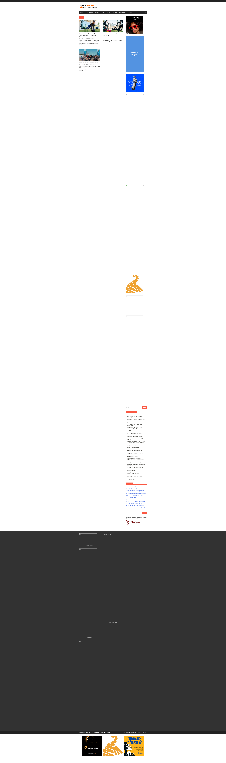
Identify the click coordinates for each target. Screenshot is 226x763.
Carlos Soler (128, 488)
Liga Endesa (135, 495)
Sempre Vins (129, 12)
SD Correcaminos (132, 503)
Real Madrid (130, 501)
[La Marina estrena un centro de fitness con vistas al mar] (113, 25)
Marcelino (128, 498)
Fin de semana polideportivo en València (89, 62)
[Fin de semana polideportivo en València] (89, 54)
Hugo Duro (139, 492)
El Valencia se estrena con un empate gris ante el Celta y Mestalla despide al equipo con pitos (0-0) (136, 438)
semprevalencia (130, 732)
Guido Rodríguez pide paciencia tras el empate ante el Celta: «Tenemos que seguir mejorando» (135, 429)
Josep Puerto (136, 493)
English (98, 1)
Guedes (135, 491)
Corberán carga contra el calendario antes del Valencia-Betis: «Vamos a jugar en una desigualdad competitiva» (136, 416)
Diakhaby (141, 490)
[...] (81, 44)
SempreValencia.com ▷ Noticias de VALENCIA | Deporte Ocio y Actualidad (98, 732)
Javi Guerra (131, 493)
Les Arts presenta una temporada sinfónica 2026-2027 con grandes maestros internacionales (135, 473)
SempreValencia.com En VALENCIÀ (85, 1)
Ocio (103, 12)
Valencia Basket (141, 505)
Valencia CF (128, 507)
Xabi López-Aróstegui (142, 507)
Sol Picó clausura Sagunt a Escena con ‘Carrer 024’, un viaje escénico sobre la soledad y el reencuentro (136, 443)
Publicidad (102, 1)
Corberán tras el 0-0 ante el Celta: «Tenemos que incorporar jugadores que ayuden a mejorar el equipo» (136, 433)
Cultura (108, 12)
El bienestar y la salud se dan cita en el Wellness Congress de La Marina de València (88, 35)
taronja (131, 505)
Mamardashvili (141, 495)
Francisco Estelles (90, 38)
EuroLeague (130, 491)
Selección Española (139, 503)
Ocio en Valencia (90, 637)
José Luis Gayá (142, 493)
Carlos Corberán (139, 487)
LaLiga (130, 495)
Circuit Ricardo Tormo (140, 488)
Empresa (114, 12)
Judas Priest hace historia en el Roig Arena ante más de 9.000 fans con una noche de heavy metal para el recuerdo (135, 455)
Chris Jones (133, 488)
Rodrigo (134, 501)
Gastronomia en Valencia (113, 622)
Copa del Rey (134, 490)
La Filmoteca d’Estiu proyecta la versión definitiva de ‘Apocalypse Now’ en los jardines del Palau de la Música (136, 469)
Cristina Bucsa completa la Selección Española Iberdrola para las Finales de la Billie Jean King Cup (136, 464)
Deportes (97, 12)
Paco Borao (138, 498)
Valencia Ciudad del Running (135, 507)
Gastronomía (122, 12)
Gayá (133, 491)
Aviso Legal (106, 1)
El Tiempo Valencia (113, 1)
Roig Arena (138, 501)
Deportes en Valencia (90, 545)
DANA (138, 490)
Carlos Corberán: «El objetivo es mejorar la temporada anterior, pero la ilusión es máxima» (135, 450)
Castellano (94, 1)
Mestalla (133, 498)
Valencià (82, 12)
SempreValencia (128, 505)
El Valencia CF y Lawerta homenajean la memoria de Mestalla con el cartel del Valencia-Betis (135, 424)
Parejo (141, 498)
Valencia (135, 505)
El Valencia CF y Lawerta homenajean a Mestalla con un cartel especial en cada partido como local (134, 478)
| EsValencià (90, 12)
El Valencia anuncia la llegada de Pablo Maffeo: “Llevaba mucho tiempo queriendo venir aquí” (135, 460)
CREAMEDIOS (144, 732)
